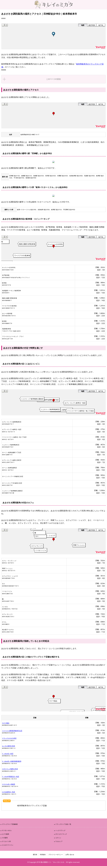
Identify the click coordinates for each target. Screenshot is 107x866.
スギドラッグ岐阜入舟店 (10, 769)
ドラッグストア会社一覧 (63, 824)
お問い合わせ (70, 854)
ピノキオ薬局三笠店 (8, 746)
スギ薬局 (5, 838)
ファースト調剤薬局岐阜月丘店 (12, 731)
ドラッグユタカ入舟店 (9, 738)
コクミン (58, 838)
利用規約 (43, 854)
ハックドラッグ (60, 830)
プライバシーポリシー (55, 854)
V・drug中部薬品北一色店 (10, 776)
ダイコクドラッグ (61, 834)
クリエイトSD (6, 841)
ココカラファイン (7, 845)
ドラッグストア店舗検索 (10, 824)
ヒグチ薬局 (5, 834)
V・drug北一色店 (7, 754)
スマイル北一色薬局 (8, 784)
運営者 (35, 854)
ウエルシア (59, 841)
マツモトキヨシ (7, 830)
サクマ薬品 (5, 723)
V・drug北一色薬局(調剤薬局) (11, 761)
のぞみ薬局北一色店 (8, 792)
